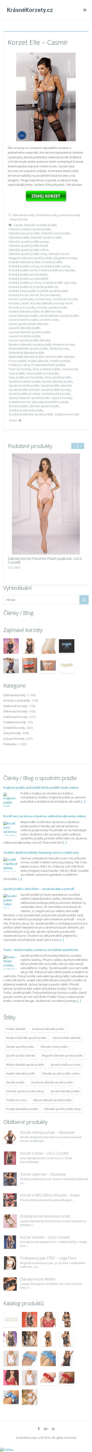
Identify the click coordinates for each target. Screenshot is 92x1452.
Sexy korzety (19, 219)
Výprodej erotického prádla (50, 402)
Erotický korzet (19, 295)
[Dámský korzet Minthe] (10, 1284)
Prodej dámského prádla (48, 365)
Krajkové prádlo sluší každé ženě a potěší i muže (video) (40, 788)
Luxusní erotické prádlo (24, 336)
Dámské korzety (24, 215)
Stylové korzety (61, 398)
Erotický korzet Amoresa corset (45, 1216)
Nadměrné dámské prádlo (26, 353)
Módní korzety (59, 348)
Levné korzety (49, 320)
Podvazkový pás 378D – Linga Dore (48, 1258)
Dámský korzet (58, 254)
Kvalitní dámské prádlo (24, 311)
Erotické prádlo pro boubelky (28, 274)
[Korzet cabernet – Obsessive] (10, 1179)
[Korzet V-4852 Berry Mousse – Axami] (10, 1200)
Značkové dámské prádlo (26, 410)
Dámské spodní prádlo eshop (29, 242)
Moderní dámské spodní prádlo (30, 344)
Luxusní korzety (69, 215)
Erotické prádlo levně (23, 270)
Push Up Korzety (20, 369)
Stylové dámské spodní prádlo (29, 398)
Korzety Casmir (19, 303)
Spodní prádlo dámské (56, 385)
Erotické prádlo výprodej (59, 283)
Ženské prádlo (18, 406)
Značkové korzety (67, 414)
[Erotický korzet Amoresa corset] (10, 1221)
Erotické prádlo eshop (55, 266)
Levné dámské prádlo (23, 316)
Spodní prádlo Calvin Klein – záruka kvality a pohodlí (38, 889)
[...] (83, 801)
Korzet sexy (43, 299)
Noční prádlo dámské (60, 357)
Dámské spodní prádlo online (29, 250)
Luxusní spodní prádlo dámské (29, 340)
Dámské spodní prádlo (46, 237)
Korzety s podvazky (16, 700)
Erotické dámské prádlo (25, 262)
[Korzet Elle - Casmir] (46, 196)
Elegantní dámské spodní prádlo (30, 258)
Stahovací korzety (15, 717)
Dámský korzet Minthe (38, 1279)
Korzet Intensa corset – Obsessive (47, 1132)
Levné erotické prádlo (23, 320)
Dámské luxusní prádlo (24, 233)
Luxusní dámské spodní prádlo (29, 332)
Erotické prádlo (52, 262)
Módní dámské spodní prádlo (28, 348)
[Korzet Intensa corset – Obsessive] (10, 1137)
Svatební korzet (19, 402)
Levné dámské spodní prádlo (59, 316)
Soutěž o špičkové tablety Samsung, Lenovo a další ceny (41, 852)
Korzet (34, 295)
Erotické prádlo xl (20, 287)
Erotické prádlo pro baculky (56, 270)
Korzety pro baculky (22, 307)
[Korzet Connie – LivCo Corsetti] (10, 1158)
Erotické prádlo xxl (45, 287)
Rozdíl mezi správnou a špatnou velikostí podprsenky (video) (44, 816)
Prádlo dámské (38, 361)
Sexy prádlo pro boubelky (26, 377)
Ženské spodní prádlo (44, 406)
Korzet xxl (59, 299)
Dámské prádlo (19, 237)
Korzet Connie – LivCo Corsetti (44, 1153)
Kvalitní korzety (51, 311)
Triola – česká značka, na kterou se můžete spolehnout (40, 950)
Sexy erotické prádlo (47, 369)
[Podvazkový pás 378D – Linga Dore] (10, 1263)
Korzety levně (63, 303)
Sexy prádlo (17, 373)
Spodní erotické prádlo (24, 385)
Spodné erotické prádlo (25, 381)
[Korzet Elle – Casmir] (46, 96)
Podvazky (10, 744)
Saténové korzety (15, 706)
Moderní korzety (64, 344)
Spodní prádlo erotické (24, 390)
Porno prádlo (18, 361)
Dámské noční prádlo (55, 233)
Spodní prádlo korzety (56, 390)
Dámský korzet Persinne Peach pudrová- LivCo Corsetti (45, 560)
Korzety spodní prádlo (52, 307)
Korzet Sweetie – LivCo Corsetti (45, 1237)
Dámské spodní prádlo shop (28, 254)
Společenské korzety (56, 394)
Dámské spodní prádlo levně (28, 246)
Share (13, 420)
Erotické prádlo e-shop (24, 266)
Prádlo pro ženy (19, 365)
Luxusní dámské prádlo (24, 328)
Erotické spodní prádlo (53, 291)
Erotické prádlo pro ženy (25, 283)
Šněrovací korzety (15, 711)
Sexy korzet (70, 369)
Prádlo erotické (60, 361)
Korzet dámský (50, 295)
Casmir (18, 225)
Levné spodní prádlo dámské (28, 324)
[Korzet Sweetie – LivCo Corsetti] (10, 1242)
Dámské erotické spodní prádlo (30, 229)
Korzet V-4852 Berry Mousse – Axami (50, 1195)
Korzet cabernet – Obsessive (43, 1174)
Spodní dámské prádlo (57, 381)
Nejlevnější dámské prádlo (26, 357)
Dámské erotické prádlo (40, 225)
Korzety (72, 299)
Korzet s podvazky (21, 299)
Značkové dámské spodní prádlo (31, 414)
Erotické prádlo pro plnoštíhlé (28, 279)
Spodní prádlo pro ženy (24, 394)
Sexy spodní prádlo (58, 377)
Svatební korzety (14, 722)
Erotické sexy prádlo (22, 291)
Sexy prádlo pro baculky (42, 373)
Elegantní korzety (65, 258)
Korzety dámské (42, 303)
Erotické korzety (47, 215)
